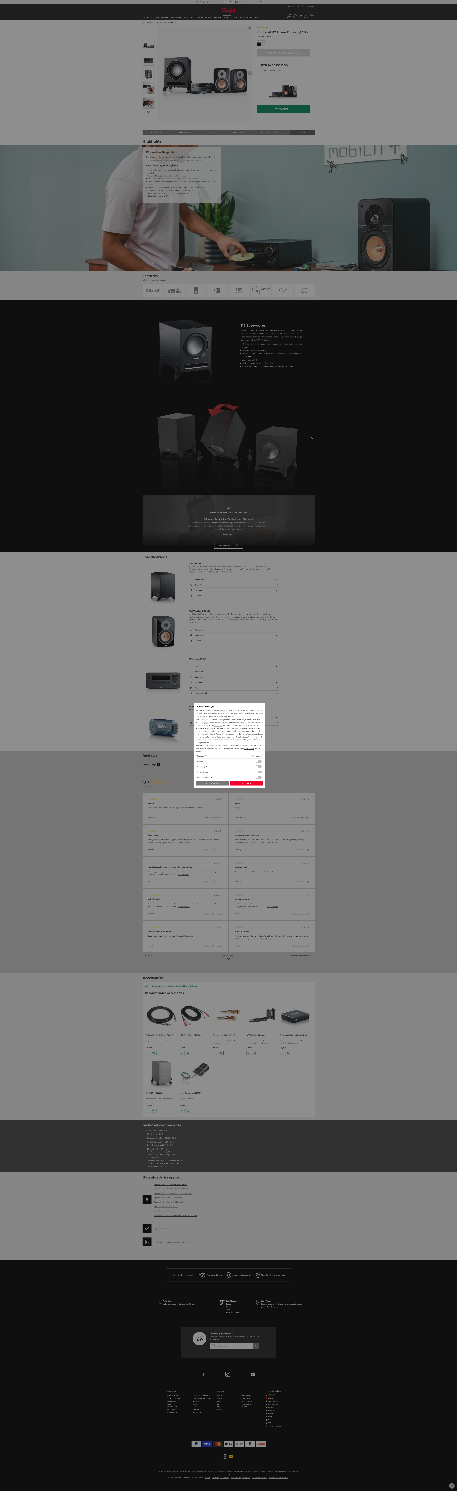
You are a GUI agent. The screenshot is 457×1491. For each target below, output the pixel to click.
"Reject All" (218, 725)
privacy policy (249, 748)
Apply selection (212, 783)
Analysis (200, 761)
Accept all (246, 783)
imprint (198, 751)
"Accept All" (219, 734)
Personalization (202, 772)
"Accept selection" (202, 742)
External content (203, 777)
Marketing (201, 767)
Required (200, 756)
